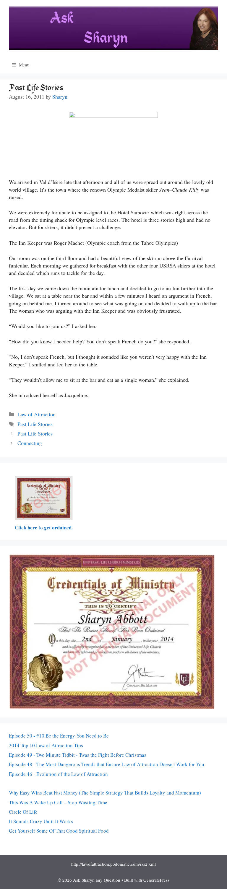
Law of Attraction (36, 414)
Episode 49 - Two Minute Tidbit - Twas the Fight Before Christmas (77, 754)
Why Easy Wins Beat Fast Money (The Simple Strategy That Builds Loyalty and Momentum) (105, 792)
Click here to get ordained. (44, 527)
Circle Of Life (23, 811)
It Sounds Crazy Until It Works (41, 821)
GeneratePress (156, 880)
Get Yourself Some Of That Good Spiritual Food (59, 830)
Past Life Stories (35, 424)
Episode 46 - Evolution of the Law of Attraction (58, 774)
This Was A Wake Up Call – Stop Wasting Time (58, 802)
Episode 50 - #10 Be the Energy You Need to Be (59, 735)
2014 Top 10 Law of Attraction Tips (46, 745)
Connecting (29, 442)
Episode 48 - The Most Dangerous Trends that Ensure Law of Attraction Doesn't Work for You (106, 764)
